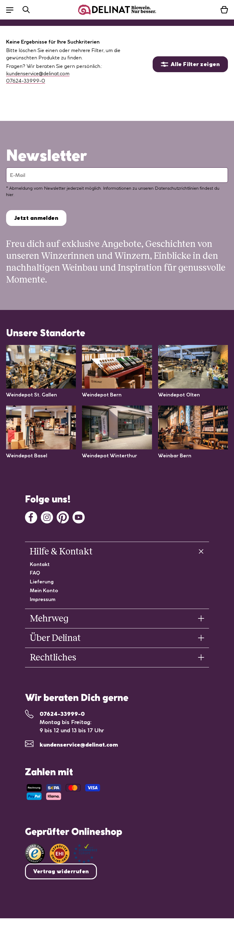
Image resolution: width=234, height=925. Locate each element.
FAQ (35, 573)
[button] (13, 9)
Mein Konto (44, 590)
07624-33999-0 (25, 81)
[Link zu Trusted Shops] (35, 853)
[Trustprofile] (73, 853)
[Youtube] (79, 517)
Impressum (42, 599)
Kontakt (40, 564)
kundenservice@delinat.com (37, 73)
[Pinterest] (63, 517)
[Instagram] (47, 517)
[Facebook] (31, 517)
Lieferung (42, 582)
